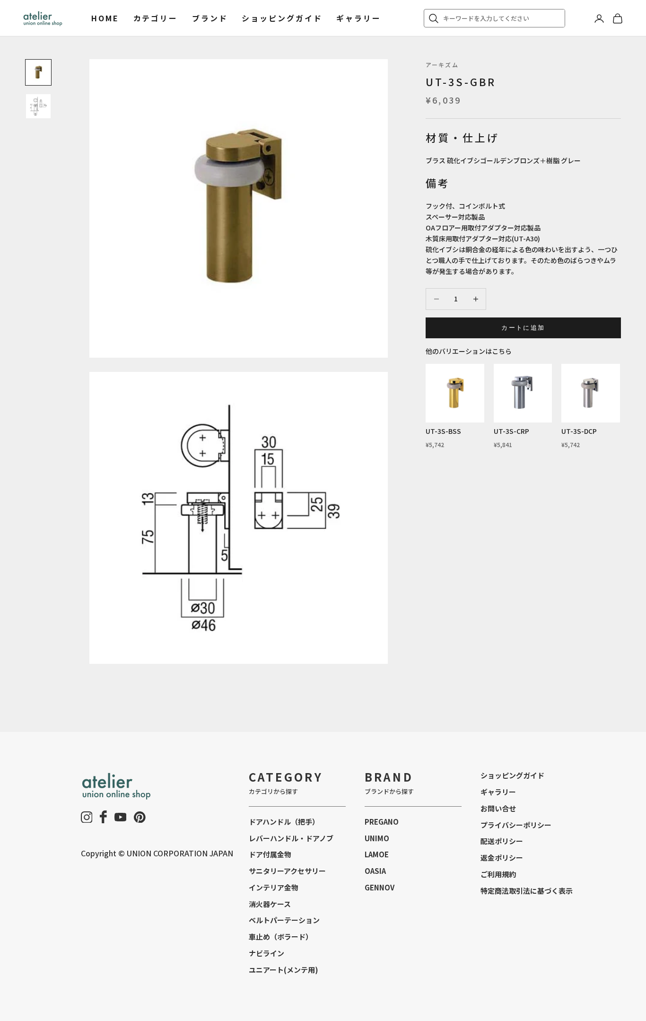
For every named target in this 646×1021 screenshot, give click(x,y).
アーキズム (442, 65)
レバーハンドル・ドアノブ (291, 838)
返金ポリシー (501, 858)
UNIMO (377, 838)
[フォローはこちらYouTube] (120, 817)
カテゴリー (155, 18)
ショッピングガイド (282, 18)
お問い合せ (498, 808)
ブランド (210, 18)
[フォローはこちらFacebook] (103, 816)
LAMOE (377, 854)
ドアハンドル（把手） (284, 822)
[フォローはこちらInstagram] (87, 817)
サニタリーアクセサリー (287, 871)
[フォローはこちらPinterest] (140, 817)
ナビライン (266, 953)
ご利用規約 (498, 874)
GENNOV (379, 887)
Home (105, 18)
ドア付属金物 (270, 854)
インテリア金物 (273, 887)
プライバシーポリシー (515, 825)
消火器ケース (270, 904)
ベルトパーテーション (284, 920)
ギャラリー (358, 18)
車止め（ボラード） (281, 937)
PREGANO (382, 822)
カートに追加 (523, 327)
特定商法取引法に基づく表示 (526, 891)
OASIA (375, 871)
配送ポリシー (501, 841)
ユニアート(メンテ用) (283, 970)
